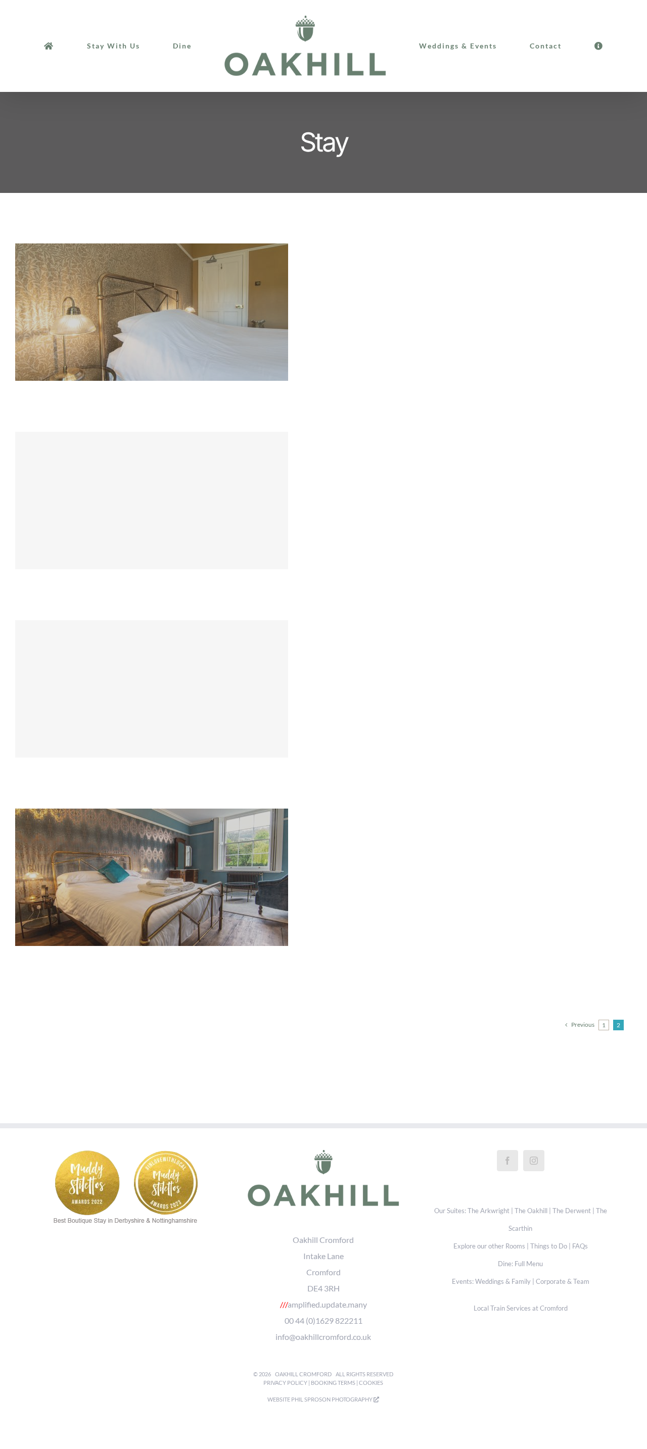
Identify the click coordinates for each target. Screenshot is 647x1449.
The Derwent (571, 1211)
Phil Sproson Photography (332, 1399)
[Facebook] (507, 1160)
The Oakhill (531, 1211)
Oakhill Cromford (303, 1374)
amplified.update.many (327, 1304)
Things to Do (548, 1246)
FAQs (580, 1246)
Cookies (371, 1382)
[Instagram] (533, 1160)
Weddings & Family (503, 1281)
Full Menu (529, 1264)
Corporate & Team (562, 1281)
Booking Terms (333, 1382)
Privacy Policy (285, 1382)
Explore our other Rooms (489, 1246)
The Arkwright (489, 1211)
